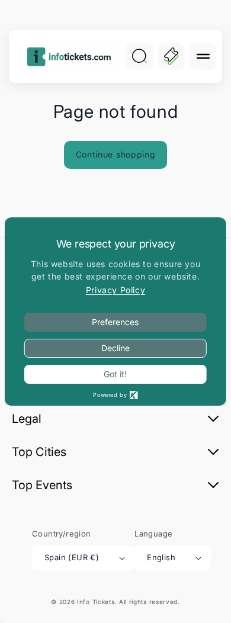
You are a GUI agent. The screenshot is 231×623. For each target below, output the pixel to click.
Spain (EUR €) (71, 557)
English (161, 557)
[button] (203, 56)
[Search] (139, 56)
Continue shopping (116, 154)
